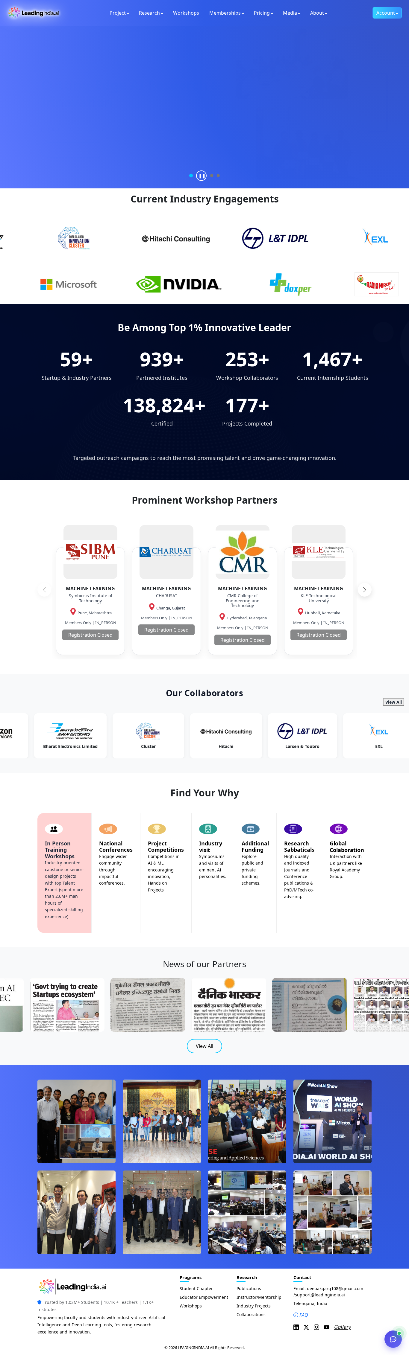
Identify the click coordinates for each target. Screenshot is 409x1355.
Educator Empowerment (204, 1297)
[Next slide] (365, 590)
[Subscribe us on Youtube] (326, 1326)
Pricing (262, 13)
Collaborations (251, 1314)
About (317, 13)
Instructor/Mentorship (259, 1297)
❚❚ (202, 176)
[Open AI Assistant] (393, 1339)
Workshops (186, 13)
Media (290, 13)
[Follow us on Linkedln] (296, 1326)
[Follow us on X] (306, 1326)
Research (149, 13)
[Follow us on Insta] (316, 1326)
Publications (249, 1288)
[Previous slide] (44, 590)
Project (118, 13)
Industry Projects (254, 1306)
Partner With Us (70, 137)
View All (393, 702)
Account (385, 13)
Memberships (225, 13)
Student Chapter (196, 1288)
